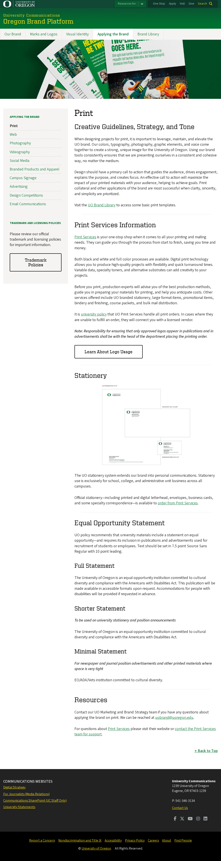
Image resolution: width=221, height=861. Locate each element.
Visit (182, 4)
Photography (20, 143)
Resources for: (127, 4)
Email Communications (28, 204)
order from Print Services (178, 503)
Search (202, 4)
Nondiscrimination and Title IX (79, 840)
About (166, 840)
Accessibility (113, 840)
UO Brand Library (101, 205)
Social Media (19, 160)
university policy (94, 314)
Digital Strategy (14, 787)
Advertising (19, 186)
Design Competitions (26, 195)
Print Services (85, 237)
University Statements (19, 807)
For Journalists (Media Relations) (26, 794)
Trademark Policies (35, 262)
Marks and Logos (43, 34)
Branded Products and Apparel (34, 169)
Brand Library (148, 34)
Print (14, 126)
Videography (20, 152)
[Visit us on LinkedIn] (205, 819)
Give (191, 4)
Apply (172, 4)
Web (13, 134)
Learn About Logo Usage (109, 351)
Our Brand (13, 34)
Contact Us (180, 808)
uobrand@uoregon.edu (174, 717)
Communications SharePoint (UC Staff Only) (35, 800)
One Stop (159, 4)
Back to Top (208, 751)
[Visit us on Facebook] (175, 819)
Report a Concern (42, 840)
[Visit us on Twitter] (182, 819)
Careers (153, 840)
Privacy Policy (135, 840)
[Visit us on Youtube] (190, 819)
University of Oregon (96, 848)
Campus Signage (23, 178)
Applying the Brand (113, 34)
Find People (183, 840)
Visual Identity (77, 34)
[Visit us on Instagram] (198, 819)
